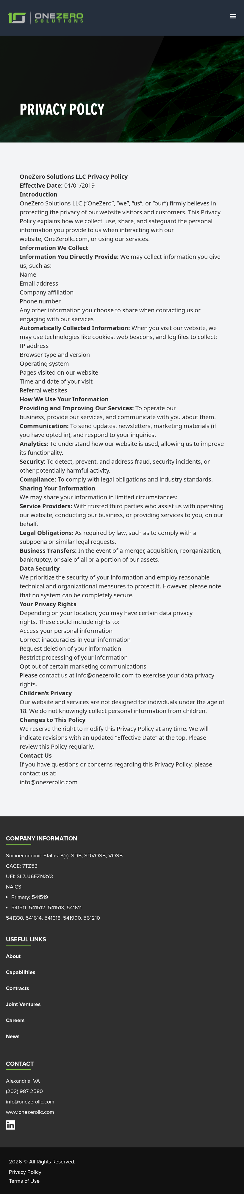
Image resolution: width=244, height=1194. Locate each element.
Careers (15, 1020)
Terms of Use (24, 1181)
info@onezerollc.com (105, 675)
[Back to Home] (45, 18)
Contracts (17, 988)
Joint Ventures (23, 1004)
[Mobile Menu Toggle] (233, 16)
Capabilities (20, 972)
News (13, 1036)
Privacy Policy (25, 1172)
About (13, 956)
